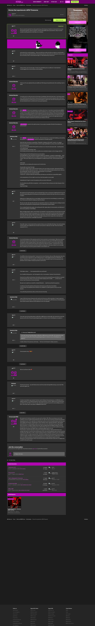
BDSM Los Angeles (51, 612)
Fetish (67, 612)
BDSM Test (68, 615)
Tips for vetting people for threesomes (15, 478)
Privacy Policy (15, 617)
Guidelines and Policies (17, 619)
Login (67, 1)
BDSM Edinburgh (33, 619)
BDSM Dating (68, 619)
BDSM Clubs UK (33, 625)
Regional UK (33, 608)
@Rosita (24, 110)
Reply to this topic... (19, 453)
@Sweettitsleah (23, 124)
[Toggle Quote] (21, 332)
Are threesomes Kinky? (12, 483)
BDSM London (33, 610)
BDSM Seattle (50, 623)
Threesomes (77, 22)
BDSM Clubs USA (51, 625)
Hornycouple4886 (13, 416)
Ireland (37, 608)
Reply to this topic (59, 20)
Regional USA (50, 608)
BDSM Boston (50, 617)
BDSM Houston (51, 619)
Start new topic (48, 20)
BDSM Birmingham (34, 612)
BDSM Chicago (50, 621)
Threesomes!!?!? (11, 472)
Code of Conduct (16, 621)
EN (62, 1)
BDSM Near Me (68, 621)
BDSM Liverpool (33, 615)
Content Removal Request (17, 623)
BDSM (67, 610)
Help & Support (15, 610)
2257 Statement (15, 625)
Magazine (17, 612)
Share (62, 14)
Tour (13, 612)
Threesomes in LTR (12, 467)
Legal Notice (15, 615)
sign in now (34, 448)
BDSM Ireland (33, 621)
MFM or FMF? (11, 488)
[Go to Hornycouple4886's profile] (14, 421)
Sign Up (77, 50)
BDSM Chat (68, 617)
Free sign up (75, 1)
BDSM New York (51, 610)
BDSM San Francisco (51, 615)
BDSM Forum (21, 474)
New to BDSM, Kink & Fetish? (26, 484)
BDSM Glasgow (33, 617)
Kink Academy (21, 15)
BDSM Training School (70, 623)
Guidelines (86, 5)
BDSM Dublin (33, 623)
